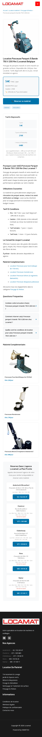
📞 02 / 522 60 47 (21, 497)
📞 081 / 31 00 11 (21, 593)
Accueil (5, 10)
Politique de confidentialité (12, 707)
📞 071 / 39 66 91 (21, 544)
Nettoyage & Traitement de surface (16, 686)
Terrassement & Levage (11, 674)
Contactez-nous (8, 710)
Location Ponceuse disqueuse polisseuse (24, 282)
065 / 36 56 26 (14, 659)
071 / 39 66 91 (18, 656)
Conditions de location (11, 701)
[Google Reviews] (9, 638)
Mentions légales (9, 704)
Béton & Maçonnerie (10, 680)
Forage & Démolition (10, 683)
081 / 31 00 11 (15, 662)
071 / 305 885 (16, 653)
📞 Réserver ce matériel (21, 101)
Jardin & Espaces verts (11, 677)
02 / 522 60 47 (18, 650)
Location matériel (14, 10)
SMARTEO (25, 730)
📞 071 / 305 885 (21, 521)
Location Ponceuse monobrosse (21, 272)
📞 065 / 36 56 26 (21, 569)
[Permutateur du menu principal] (37, 4)
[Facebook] (4, 638)
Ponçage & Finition (27, 10)
